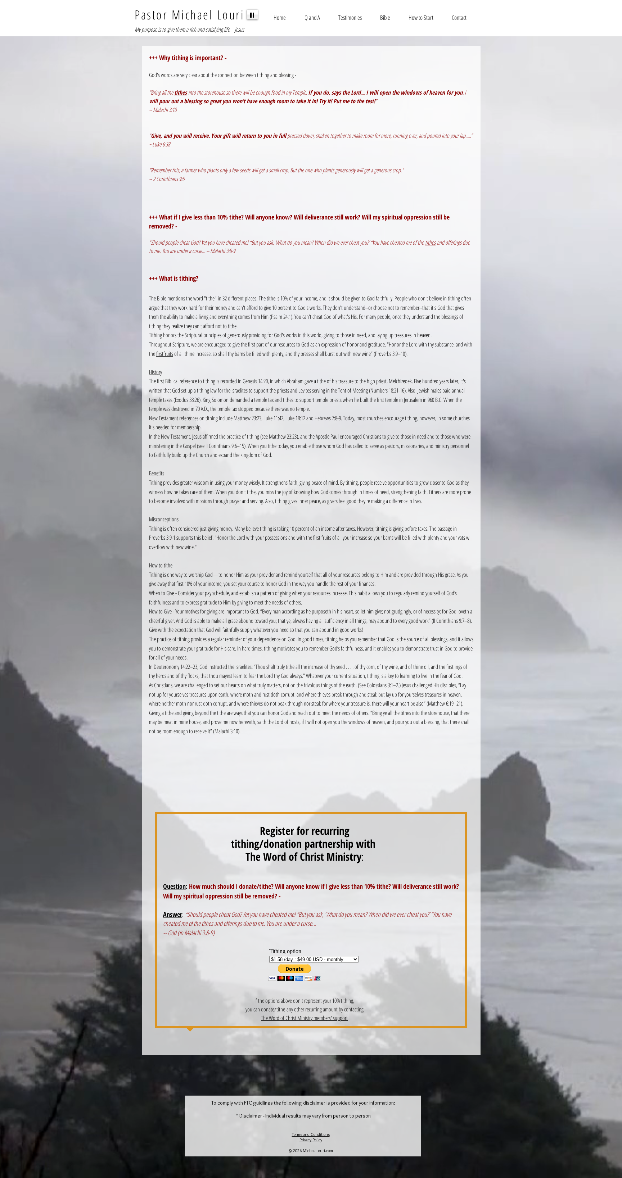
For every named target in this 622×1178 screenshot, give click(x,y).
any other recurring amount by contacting (325, 1009)
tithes (430, 242)
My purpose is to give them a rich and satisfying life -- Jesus (189, 29)
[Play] (252, 14)
